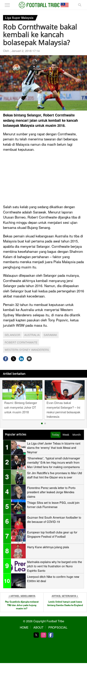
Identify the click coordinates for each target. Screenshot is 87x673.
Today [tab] (55, 434)
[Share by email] (29, 358)
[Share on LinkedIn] (21, 358)
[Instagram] (43, 635)
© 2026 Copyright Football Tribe (43, 621)
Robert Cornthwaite (21, 342)
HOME (24, 627)
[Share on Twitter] (13, 358)
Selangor (12, 335)
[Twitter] (36, 635)
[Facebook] (50, 635)
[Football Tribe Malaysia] (44, 5)
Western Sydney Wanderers (27, 350)
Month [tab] (76, 434)
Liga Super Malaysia (19, 18)
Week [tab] (66, 434)
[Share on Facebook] (5, 358)
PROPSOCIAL (57, 627)
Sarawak (50, 335)
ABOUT (38, 627)
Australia (32, 335)
